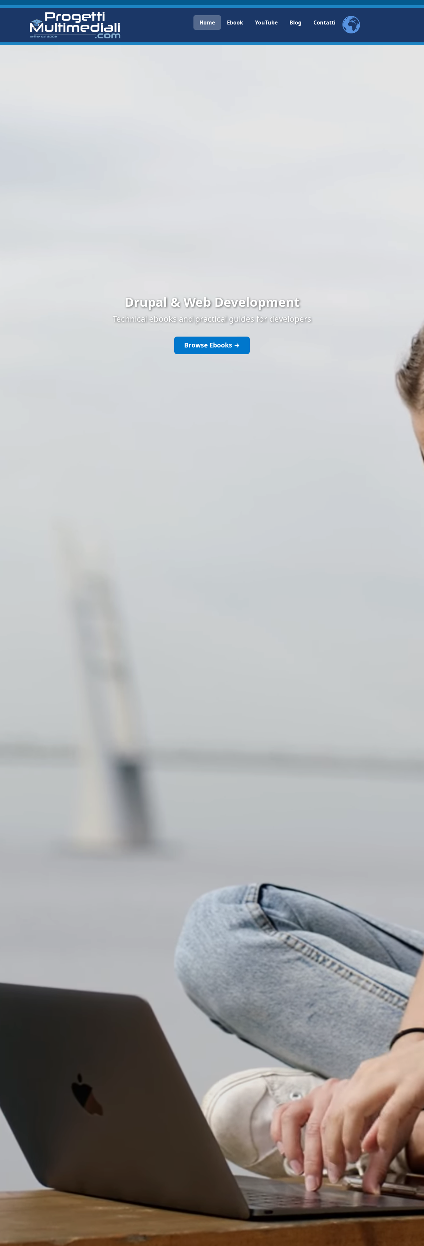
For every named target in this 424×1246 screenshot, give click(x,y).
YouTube (266, 22)
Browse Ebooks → (212, 345)
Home (207, 22)
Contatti (324, 22)
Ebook (235, 22)
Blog (295, 22)
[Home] (75, 25)
